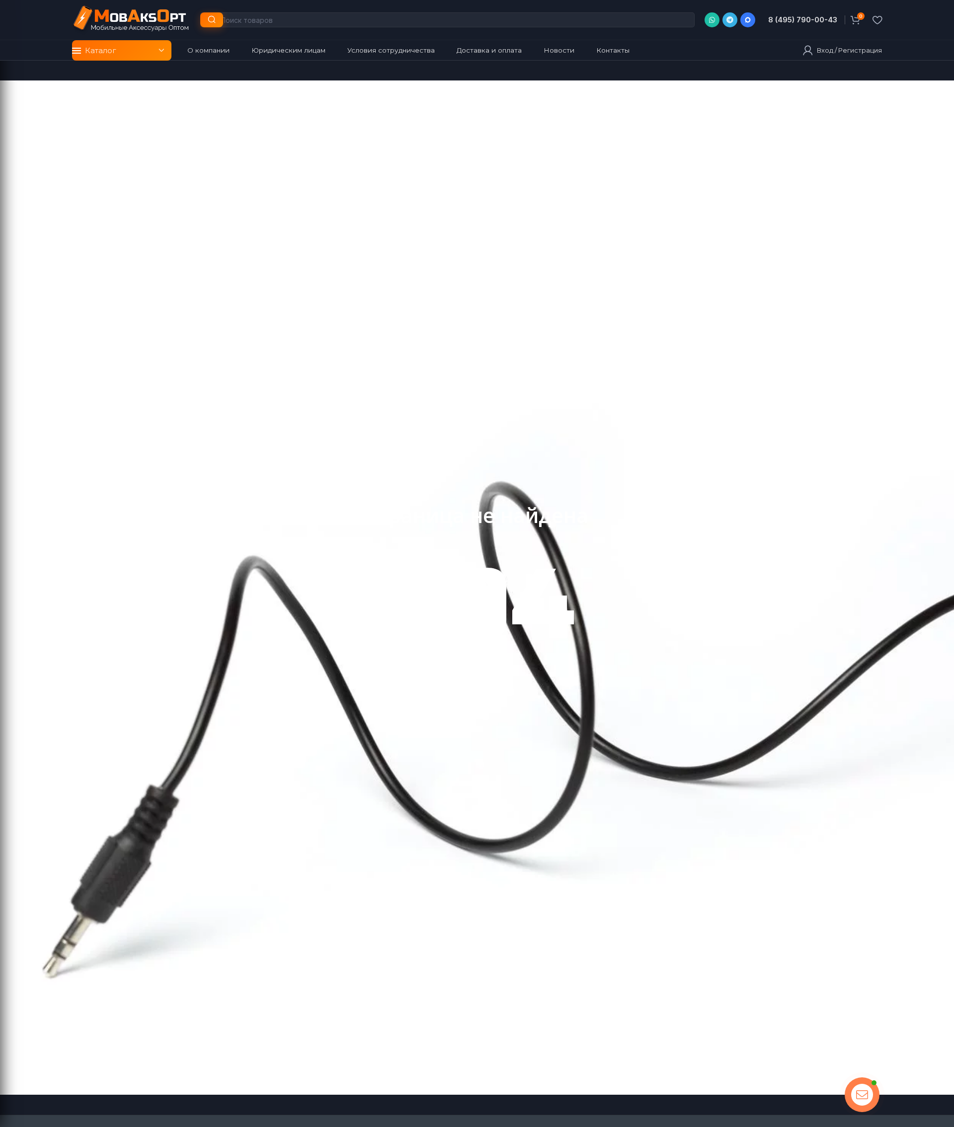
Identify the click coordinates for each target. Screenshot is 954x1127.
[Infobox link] (799, 20)
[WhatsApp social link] (712, 19)
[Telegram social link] (729, 19)
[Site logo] (131, 19)
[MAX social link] (747, 19)
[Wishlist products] (877, 20)
